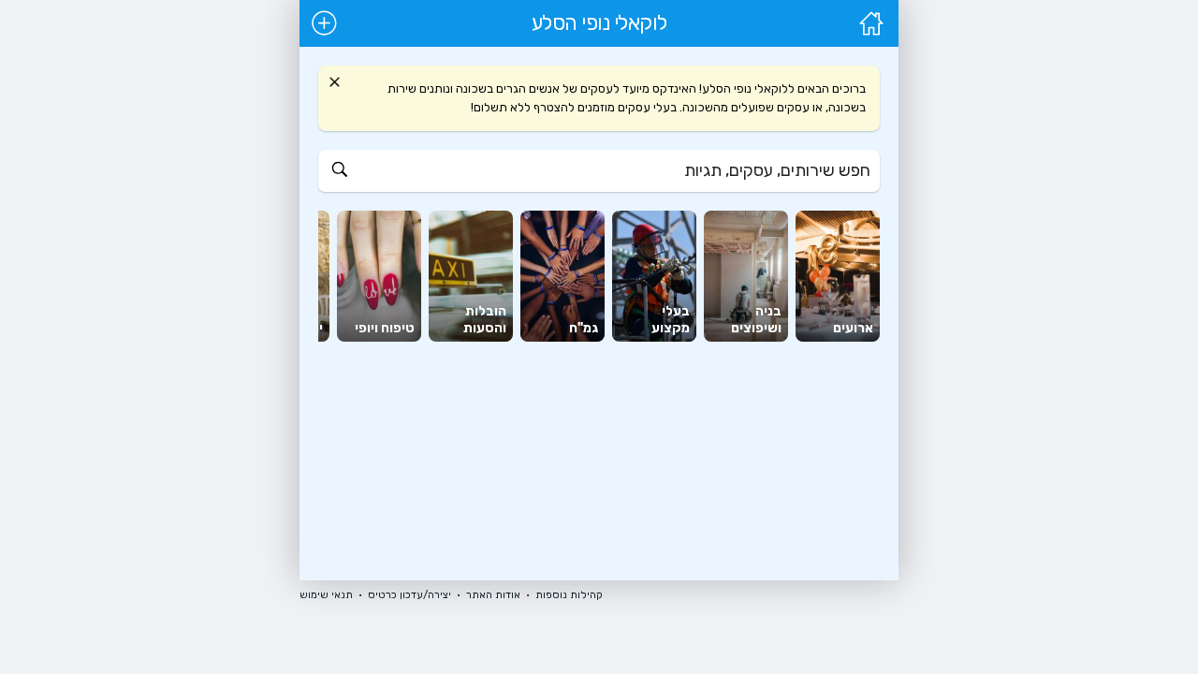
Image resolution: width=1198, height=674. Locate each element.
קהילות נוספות (569, 595)
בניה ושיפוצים (756, 319)
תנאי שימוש (326, 595)
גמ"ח (583, 328)
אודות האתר (493, 595)
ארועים (853, 328)
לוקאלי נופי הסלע (599, 23)
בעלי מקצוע (670, 319)
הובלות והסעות (484, 319)
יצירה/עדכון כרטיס (409, 595)
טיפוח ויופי (385, 328)
